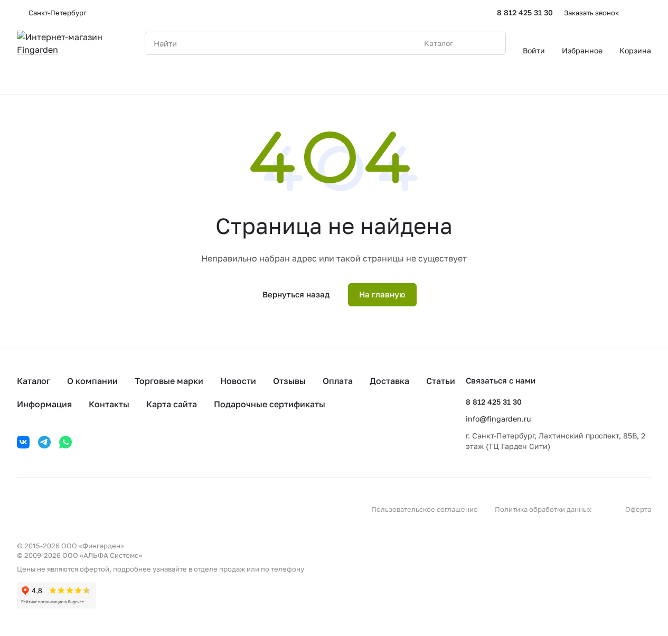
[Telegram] (44, 442)
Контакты (109, 404)
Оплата (338, 381)
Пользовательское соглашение (424, 509)
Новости (238, 381)
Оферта (638, 509)
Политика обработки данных (543, 509)
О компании (92, 381)
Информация (44, 404)
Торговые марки (169, 381)
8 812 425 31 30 (525, 12)
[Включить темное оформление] (647, 12)
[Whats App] (65, 442)
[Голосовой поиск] (473, 43)
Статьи (440, 381)
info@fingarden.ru (498, 418)
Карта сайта (171, 404)
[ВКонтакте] (23, 442)
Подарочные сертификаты (269, 404)
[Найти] (492, 43)
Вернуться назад (296, 294)
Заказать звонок (591, 12)
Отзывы (289, 381)
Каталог (33, 381)
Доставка (389, 381)
